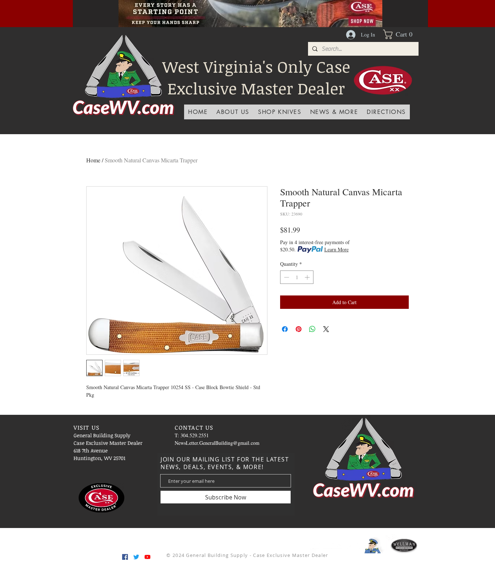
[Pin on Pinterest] (298, 329)
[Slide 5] (250, 11)
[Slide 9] (287, 11)
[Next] (410, 13)
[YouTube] (147, 557)
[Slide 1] (223, 11)
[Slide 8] (277, 11)
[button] (401, 34)
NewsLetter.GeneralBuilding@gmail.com (217, 442)
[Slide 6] (259, 11)
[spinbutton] (296, 277)
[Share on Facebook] (284, 329)
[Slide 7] (268, 11)
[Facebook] (125, 557)
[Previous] (90, 13)
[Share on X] (326, 329)
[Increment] (307, 277)
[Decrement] (285, 277)
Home (93, 160)
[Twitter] (136, 557)
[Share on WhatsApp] (312, 329)
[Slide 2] (241, 11)
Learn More (336, 249)
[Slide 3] (232, 11)
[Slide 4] (214, 11)
